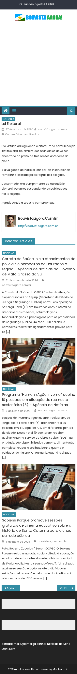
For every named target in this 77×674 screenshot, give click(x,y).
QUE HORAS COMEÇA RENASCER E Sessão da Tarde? (68, 588)
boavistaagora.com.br (52, 129)
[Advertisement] (38, 65)
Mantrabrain (61, 669)
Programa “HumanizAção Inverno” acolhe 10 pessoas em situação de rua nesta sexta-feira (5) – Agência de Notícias (38, 399)
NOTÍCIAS (8, 119)
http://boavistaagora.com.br (38, 226)
